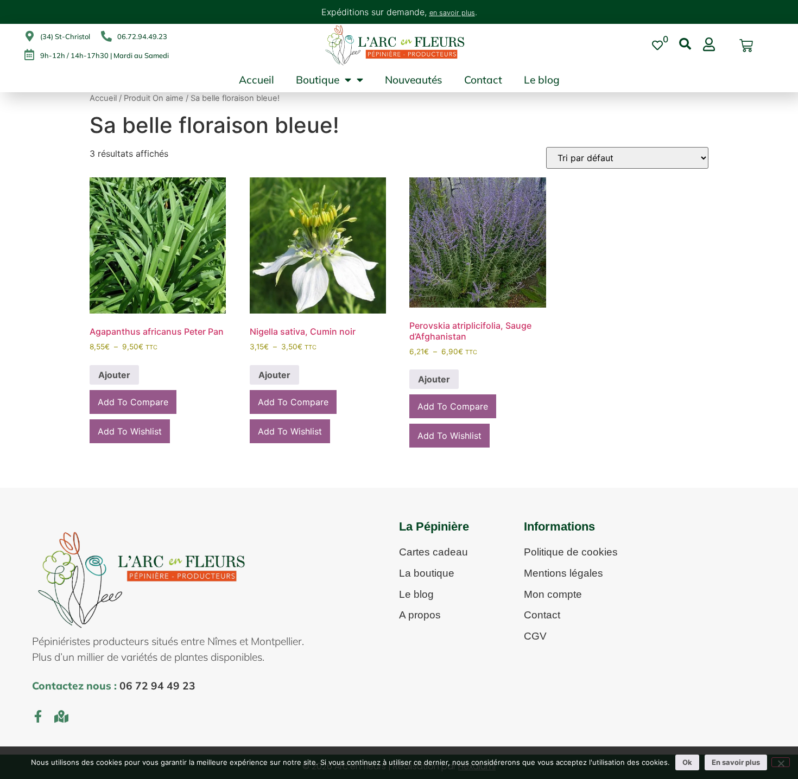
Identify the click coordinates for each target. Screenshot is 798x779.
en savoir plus (452, 13)
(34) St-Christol (65, 36)
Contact (483, 79)
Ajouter (114, 374)
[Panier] (746, 46)
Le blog (542, 79)
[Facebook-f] (38, 716)
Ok (687, 762)
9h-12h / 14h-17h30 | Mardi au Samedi (104, 55)
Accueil (256, 79)
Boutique (317, 79)
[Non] (780, 762)
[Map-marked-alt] (61, 716)
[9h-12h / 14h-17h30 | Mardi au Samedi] (29, 54)
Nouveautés (413, 79)
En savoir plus (736, 762)
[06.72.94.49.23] (106, 36)
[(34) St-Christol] (29, 36)
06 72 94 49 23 (157, 685)
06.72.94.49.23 (142, 36)
